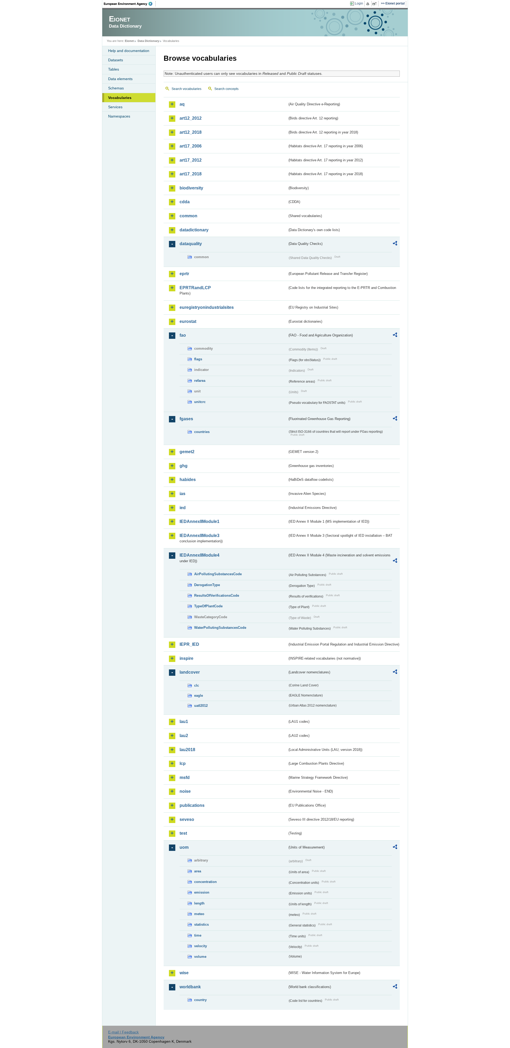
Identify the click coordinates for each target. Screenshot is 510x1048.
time (197, 935)
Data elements (120, 79)
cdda (185, 202)
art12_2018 (191, 132)
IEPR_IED (189, 644)
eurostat (188, 321)
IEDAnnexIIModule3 (199, 535)
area (197, 871)
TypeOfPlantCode (208, 606)
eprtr (184, 273)
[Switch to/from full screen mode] (375, 3)
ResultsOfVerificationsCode (216, 595)
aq (182, 104)
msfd (185, 777)
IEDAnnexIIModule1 (199, 521)
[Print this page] (369, 3)
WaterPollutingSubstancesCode (220, 628)
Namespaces (119, 116)
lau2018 (187, 749)
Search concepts (226, 88)
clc (196, 685)
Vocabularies (119, 98)
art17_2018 (191, 174)
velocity (200, 946)
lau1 (184, 721)
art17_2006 (191, 146)
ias (182, 493)
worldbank (190, 987)
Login (359, 3)
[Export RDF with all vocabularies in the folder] (395, 244)
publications (192, 805)
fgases (186, 419)
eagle (198, 696)
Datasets (115, 60)
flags (198, 359)
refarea (199, 381)
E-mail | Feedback (123, 1032)
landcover (190, 672)
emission (201, 892)
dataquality (191, 243)
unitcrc (200, 402)
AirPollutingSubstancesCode (218, 574)
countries (202, 432)
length (199, 903)
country (200, 1000)
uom (184, 847)
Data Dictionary (148, 40)
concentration (205, 882)
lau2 (184, 735)
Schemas (116, 88)
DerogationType (207, 585)
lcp (183, 763)
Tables (113, 69)
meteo (199, 914)
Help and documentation (128, 51)
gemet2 (187, 451)
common (188, 216)
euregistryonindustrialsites (207, 307)
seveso (187, 819)
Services (115, 107)
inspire (186, 658)
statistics (201, 924)
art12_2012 (191, 118)
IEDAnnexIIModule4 (199, 555)
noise (185, 791)
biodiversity (191, 188)
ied (183, 507)
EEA (130, 3)
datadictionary (194, 230)
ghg (184, 466)
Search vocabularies (186, 88)
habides (188, 479)
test (183, 833)
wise (184, 973)
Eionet (129, 40)
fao (183, 335)
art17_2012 (191, 160)
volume (200, 957)
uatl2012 (201, 706)
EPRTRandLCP (195, 287)
